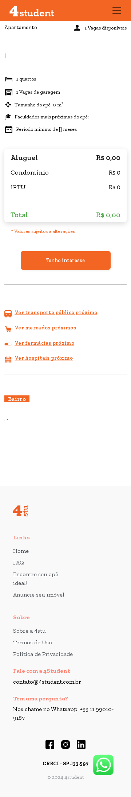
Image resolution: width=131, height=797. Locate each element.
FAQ (18, 562)
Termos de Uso (32, 642)
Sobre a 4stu (29, 630)
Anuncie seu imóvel (38, 594)
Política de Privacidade (43, 654)
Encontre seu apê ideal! (35, 578)
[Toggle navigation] (117, 10)
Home (21, 550)
